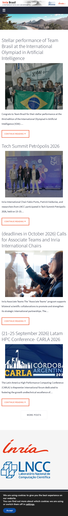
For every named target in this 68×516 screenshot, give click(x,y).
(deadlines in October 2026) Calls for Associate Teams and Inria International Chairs (34, 239)
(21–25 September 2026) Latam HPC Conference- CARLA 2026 (32, 336)
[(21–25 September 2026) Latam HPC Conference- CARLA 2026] (34, 361)
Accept (9, 510)
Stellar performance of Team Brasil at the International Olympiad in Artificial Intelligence (30, 49)
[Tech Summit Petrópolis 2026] (34, 174)
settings (30, 504)
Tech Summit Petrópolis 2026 (30, 146)
